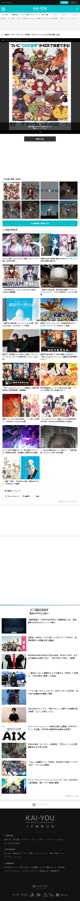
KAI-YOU (3, 18)
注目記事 (16, 839)
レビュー (49, 839)
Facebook (32, 826)
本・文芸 (7, 853)
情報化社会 (17, 853)
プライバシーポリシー (12, 871)
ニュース (18, 18)
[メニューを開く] (3, 8)
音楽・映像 (54, 853)
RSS (52, 826)
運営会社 (42, 871)
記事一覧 (7, 839)
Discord (42, 826)
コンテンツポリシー (30, 871)
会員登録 (64, 2)
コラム (33, 839)
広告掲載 (34, 867)
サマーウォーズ (13, 496)
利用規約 (61, 867)
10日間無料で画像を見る (40, 223)
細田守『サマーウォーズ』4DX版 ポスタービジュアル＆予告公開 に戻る (32, 35)
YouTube (37, 826)
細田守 (27, 496)
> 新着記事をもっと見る (71, 796)
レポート (41, 839)
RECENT (41, 610)
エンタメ (17, 857)
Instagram (47, 826)
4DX (37, 496)
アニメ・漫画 (11, 18)
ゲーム (62, 853)
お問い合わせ (24, 867)
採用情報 (53, 871)
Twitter (27, 826)
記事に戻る (40, 139)
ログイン (74, 2)
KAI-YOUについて (11, 867)
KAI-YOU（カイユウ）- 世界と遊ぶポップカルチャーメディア (40, 9)
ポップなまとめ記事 (11, 843)
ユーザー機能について (48, 867)
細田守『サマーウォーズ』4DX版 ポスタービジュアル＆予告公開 (40, 18)
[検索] (77, 9)
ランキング (25, 839)
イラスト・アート (41, 853)
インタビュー (60, 839)
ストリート (8, 857)
